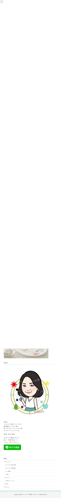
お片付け (6, 483)
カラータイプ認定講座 (10, 468)
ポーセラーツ (7, 477)
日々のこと (6, 487)
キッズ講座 (7, 471)
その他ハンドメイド (10, 480)
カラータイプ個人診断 (10, 465)
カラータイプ (7, 461)
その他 (6, 474)
